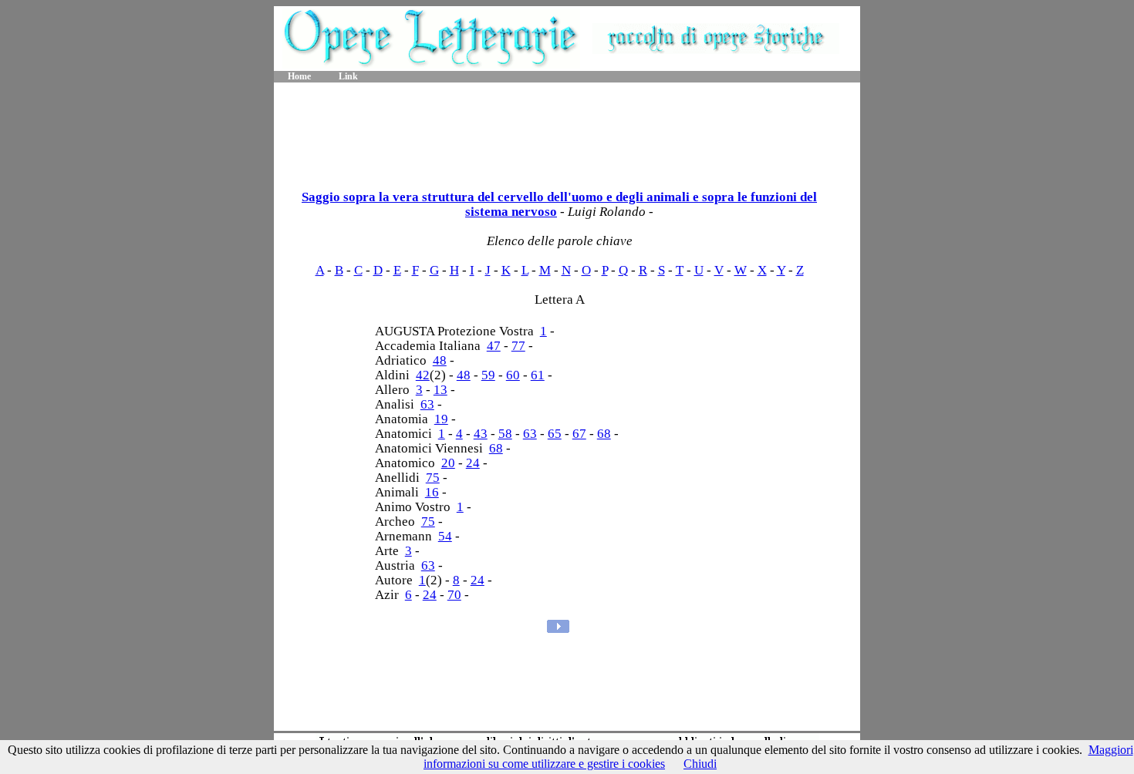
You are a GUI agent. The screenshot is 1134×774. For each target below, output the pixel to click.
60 (513, 375)
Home (299, 76)
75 (433, 477)
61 (538, 375)
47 (494, 345)
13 (440, 389)
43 (481, 433)
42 (423, 375)
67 (579, 433)
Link (348, 76)
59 (488, 375)
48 (440, 360)
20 (448, 463)
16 (432, 492)
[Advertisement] (567, 131)
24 (473, 463)
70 (454, 594)
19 (441, 419)
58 (505, 433)
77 (518, 345)
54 (445, 536)
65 (555, 433)
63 (427, 404)
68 (604, 433)
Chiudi (700, 763)
